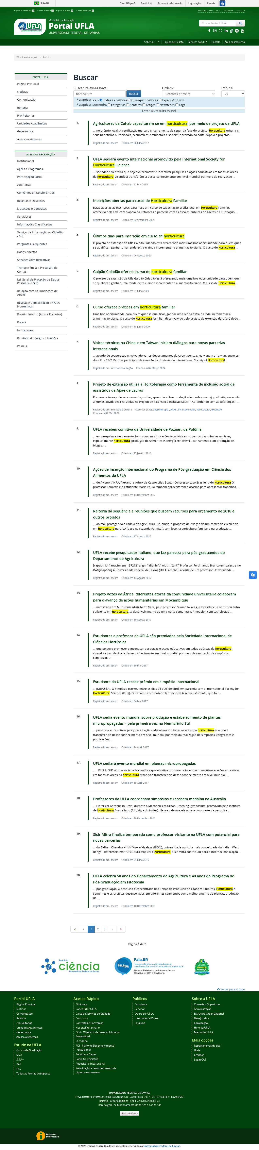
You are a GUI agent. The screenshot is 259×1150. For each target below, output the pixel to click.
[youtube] (242, 30)
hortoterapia (161, 409)
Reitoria (22, 107)
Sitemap (241, 10)
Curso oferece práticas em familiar (134, 307)
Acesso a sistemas (29, 139)
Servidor (140, 1009)
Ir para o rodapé (84, 11)
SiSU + (20, 1059)
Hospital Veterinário (88, 1027)
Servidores (24, 216)
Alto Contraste (224, 10)
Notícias (22, 92)
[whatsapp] (221, 30)
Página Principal (28, 84)
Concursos (82, 1018)
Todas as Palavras (114, 100)
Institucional (25, 161)
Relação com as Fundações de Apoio (37, 293)
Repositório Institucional (90, 1063)
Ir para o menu (45, 11)
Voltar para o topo (232, 989)
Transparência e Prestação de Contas (37, 269)
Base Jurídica (201, 1018)
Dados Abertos (27, 252)
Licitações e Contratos (32, 208)
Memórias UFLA (203, 1032)
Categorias (117, 105)
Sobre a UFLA (151, 42)
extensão (216, 409)
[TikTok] (231, 30)
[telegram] (237, 30)
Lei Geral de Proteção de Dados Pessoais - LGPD (38, 281)
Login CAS (200, 1059)
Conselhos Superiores (207, 1004)
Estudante (141, 1004)
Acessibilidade (205, 10)
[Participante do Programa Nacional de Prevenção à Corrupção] (202, 967)
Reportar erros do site (207, 1045)
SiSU (19, 1055)
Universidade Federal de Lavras (161, 1146)
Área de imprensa (235, 42)
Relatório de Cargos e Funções (37, 338)
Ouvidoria (82, 1041)
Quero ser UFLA (144, 1013)
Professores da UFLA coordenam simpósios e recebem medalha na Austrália (159, 799)
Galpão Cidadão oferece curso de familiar (140, 271)
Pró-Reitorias (26, 115)
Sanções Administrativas (33, 260)
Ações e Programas (30, 169)
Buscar (133, 94)
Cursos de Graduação (29, 1050)
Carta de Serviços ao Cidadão (93, 1013)
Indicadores (25, 330)
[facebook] (209, 30)
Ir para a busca (64, 11)
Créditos (199, 1055)
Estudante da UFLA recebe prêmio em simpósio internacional (146, 681)
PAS (18, 1064)
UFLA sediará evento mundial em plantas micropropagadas (144, 763)
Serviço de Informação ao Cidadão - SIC (40, 234)
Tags (181, 105)
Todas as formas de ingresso (33, 1073)
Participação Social (29, 177)
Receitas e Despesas (31, 201)
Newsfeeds (167, 105)
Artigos (150, 105)
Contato (215, 42)
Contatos (135, 105)
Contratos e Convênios (89, 1023)
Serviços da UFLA (197, 42)
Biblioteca (81, 1004)
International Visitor (147, 1018)
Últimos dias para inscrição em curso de (139, 236)
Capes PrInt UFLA (86, 1009)
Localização (201, 1023)
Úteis (197, 1050)
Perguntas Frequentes (32, 244)
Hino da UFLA (202, 1027)
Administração (202, 1009)
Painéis (22, 346)
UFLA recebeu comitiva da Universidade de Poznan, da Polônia (147, 429)
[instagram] (215, 30)
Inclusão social (186, 409)
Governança (25, 131)
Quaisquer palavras (144, 100)
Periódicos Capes (86, 1054)
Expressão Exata (172, 100)
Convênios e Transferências (36, 193)
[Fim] (121, 929)
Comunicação (26, 99)
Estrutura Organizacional (209, 1013)
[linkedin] (226, 30)
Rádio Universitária (87, 1059)
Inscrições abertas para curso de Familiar (140, 200)
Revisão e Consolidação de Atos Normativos (38, 304)
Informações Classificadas (34, 224)
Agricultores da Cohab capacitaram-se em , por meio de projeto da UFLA (166, 123)
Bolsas (21, 322)
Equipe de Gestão (174, 42)
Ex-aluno (140, 1023)
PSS (18, 1069)
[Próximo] (112, 929)
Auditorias (24, 185)
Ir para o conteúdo (24, 11)
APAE (173, 409)
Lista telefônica (129, 1113)
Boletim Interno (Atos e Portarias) (39, 314)
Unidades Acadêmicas (32, 123)
